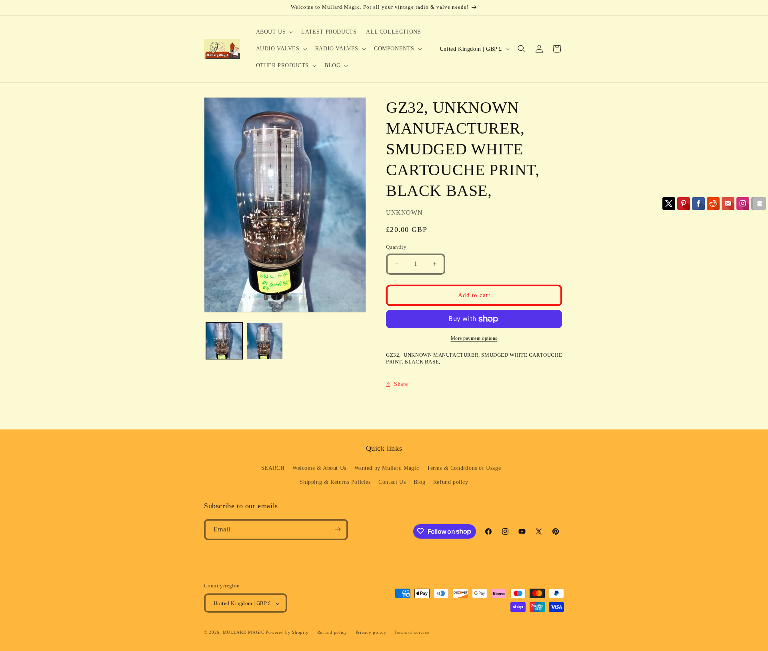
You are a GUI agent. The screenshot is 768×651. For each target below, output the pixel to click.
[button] (274, 32)
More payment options (474, 338)
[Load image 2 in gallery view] (264, 341)
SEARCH (273, 468)
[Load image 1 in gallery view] (224, 341)
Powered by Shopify (287, 632)
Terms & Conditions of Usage (464, 468)
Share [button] (401, 384)
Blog (419, 482)
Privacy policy (371, 632)
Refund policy (450, 482)
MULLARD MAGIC (243, 632)
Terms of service (411, 632)
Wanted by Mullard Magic (386, 468)
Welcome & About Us (319, 468)
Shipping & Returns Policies (335, 482)
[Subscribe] (337, 529)
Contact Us (392, 482)
